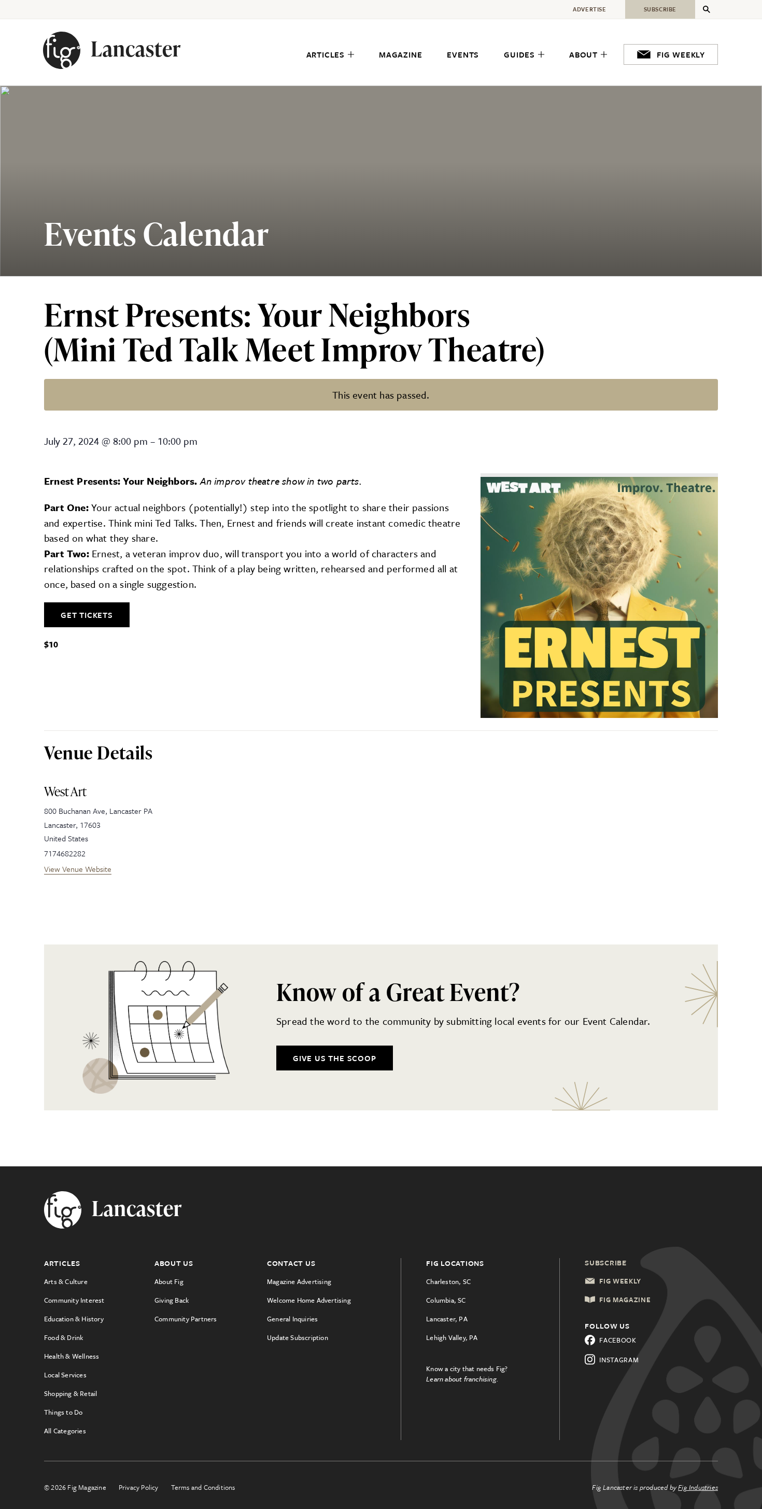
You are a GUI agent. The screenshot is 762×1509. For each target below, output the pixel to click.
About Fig (169, 1281)
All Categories (65, 1431)
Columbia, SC (445, 1300)
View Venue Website (77, 869)
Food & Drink (63, 1337)
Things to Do (63, 1412)
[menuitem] (330, 55)
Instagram (619, 1360)
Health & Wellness (71, 1356)
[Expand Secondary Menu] (706, 9)
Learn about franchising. (462, 1379)
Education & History (74, 1319)
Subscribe (606, 1262)
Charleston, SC (448, 1281)
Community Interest (74, 1300)
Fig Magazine (625, 1299)
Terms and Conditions (203, 1487)
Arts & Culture (66, 1281)
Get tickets (87, 614)
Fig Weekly (620, 1281)
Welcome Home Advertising (309, 1300)
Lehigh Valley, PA (451, 1337)
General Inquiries (292, 1319)
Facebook (618, 1340)
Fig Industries (698, 1487)
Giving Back (171, 1300)
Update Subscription (297, 1337)
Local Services (65, 1375)
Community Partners (185, 1319)
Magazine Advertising (299, 1281)
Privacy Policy (139, 1487)
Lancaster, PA (447, 1319)
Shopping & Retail (70, 1393)
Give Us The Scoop (334, 1058)
